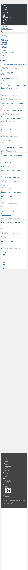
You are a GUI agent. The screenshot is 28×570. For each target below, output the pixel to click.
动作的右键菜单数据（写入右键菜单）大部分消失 (11, 110)
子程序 (6, 475)
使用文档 (7, 464)
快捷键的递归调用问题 (7, 133)
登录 (5, 22)
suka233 (2, 99)
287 (4, 256)
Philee (2, 158)
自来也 (2, 241)
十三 (1, 203)
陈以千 (2, 181)
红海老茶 (2, 211)
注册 (4, 23)
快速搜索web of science (6, 140)
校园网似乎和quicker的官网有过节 (8, 245)
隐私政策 (7, 496)
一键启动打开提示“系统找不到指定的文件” (11, 222)
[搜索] (4, 16)
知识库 (3, 28)
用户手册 (12, 52)
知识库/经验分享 (5, 52)
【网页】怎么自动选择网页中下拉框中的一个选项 (11, 147)
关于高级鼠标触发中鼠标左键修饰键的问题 (11, 192)
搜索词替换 (3, 207)
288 (4, 257)
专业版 (6, 12)
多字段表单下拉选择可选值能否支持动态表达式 (11, 118)
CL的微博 (8, 486)
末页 (4, 268)
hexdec (2, 218)
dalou (2, 188)
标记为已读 (3, 55)
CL (11, 68)
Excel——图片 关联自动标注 (6, 237)
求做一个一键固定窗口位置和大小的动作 (11, 170)
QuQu (2, 136)
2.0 (5, 10)
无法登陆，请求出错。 (5, 125)
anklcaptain (3, 248)
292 (4, 262)
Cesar (11, 158)
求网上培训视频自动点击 (6, 162)
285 (4, 254)
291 (4, 261)
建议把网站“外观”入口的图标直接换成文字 (10, 177)
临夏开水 (2, 166)
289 (4, 259)
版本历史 (7, 468)
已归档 (4, 60)
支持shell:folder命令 (6, 215)
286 (4, 255)
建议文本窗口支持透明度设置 (7, 72)
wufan (2, 68)
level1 (2, 114)
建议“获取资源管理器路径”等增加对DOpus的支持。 (12, 155)
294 (4, 265)
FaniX (2, 121)
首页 (4, 251)
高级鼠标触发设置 (4, 185)
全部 (3, 57)
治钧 (12, 166)
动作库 (6, 473)
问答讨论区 (7, 480)
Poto (1, 74)
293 (4, 264)
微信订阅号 (7, 487)
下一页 (4, 266)
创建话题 (8, 28)
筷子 (1, 129)
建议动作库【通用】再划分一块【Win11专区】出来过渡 (13, 200)
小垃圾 (2, 233)
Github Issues (8, 481)
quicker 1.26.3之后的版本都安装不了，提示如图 (12, 103)
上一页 (4, 252)
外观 (6, 476)
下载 (5, 9)
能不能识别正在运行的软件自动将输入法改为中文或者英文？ (14, 64)
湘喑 (1, 151)
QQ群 (7, 482)
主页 (5, 8)
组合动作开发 (8, 466)
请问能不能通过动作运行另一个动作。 (10, 78)
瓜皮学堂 (7, 470)
